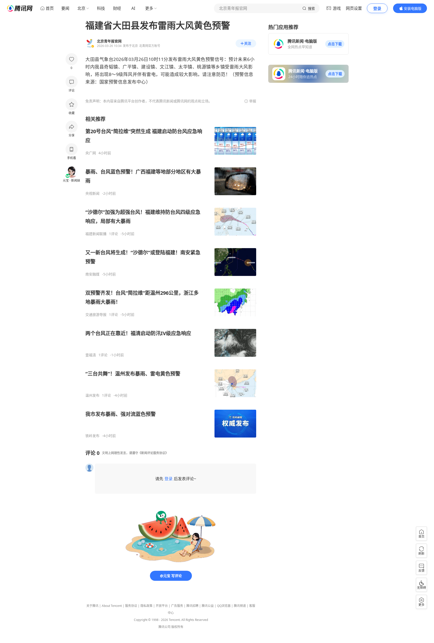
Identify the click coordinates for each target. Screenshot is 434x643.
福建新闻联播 (95, 234)
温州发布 (92, 395)
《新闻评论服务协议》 (153, 453)
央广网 (90, 153)
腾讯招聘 (192, 606)
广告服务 (177, 606)
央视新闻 (92, 193)
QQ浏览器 (224, 606)
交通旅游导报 (95, 314)
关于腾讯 (92, 606)
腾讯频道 (240, 606)
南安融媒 (92, 274)
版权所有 (177, 627)
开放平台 (162, 606)
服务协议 (131, 606)
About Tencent (112, 606)
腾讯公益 (208, 606)
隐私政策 (146, 606)
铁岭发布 (92, 436)
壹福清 (90, 355)
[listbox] (170, 277)
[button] (334, 44)
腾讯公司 (164, 627)
